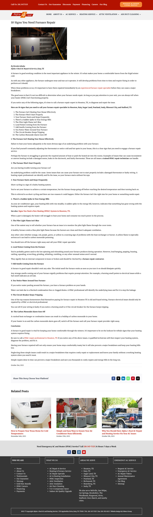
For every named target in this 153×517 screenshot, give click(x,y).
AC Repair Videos (125, 474)
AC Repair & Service (58, 469)
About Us (20, 471)
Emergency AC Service (127, 471)
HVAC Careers (22, 486)
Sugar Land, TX (90, 474)
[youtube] (84, 452)
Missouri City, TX (91, 476)
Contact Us (21, 474)
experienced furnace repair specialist (96, 88)
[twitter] (74, 452)
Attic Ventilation (56, 481)
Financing (21, 489)
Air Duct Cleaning (57, 486)
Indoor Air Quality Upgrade (61, 491)
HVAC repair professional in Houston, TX (40, 338)
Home (19, 469)
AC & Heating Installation (60, 476)
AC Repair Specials (57, 474)
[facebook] (69, 452)
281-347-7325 (89, 446)
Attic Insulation (56, 484)
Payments (21, 491)
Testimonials (22, 476)
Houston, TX (89, 469)
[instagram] (79, 452)
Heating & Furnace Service (60, 471)
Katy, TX (87, 471)
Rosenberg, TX (89, 484)
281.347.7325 (23, 4)
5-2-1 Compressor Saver (59, 489)
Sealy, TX (87, 486)
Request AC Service (125, 469)
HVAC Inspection (56, 479)
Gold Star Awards (24, 484)
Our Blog (121, 481)
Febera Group (127, 511)
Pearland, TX (89, 479)
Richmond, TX (89, 481)
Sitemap (20, 481)
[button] (12, 417)
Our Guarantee (22, 479)
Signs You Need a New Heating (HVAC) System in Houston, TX (44, 211)
